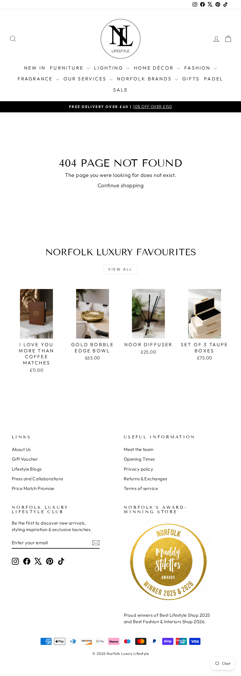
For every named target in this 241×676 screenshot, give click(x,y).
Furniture (67, 68)
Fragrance (36, 79)
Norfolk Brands (145, 79)
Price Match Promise (33, 488)
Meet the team (139, 449)
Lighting (109, 68)
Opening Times (139, 459)
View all (120, 269)
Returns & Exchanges (145, 478)
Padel (213, 79)
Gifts (191, 79)
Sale (120, 90)
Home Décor (154, 68)
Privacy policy (138, 469)
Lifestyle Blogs (27, 469)
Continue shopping (121, 185)
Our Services (85, 79)
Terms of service (141, 488)
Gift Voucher (25, 459)
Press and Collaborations (37, 478)
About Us (21, 449)
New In (35, 68)
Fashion (198, 68)
